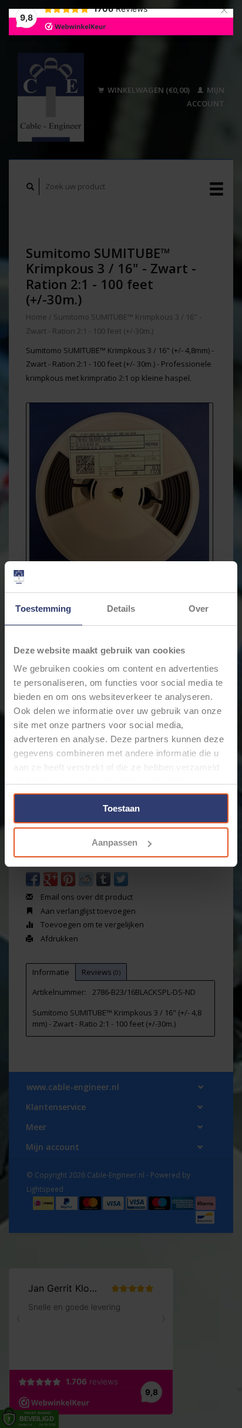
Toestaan (121, 808)
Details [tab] (121, 609)
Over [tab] (199, 609)
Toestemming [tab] (43, 609)
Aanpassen (114, 842)
